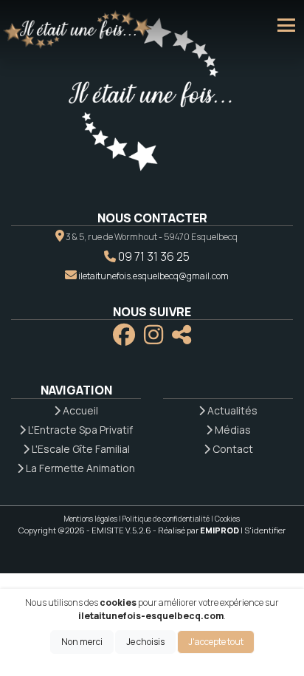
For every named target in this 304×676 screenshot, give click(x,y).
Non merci (82, 641)
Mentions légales (90, 518)
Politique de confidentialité (166, 518)
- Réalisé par (197, 530)
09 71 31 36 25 (154, 256)
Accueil (79, 410)
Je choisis (145, 641)
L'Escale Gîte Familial (80, 449)
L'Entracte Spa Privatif (79, 430)
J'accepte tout (215, 641)
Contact (231, 449)
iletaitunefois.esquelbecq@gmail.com (153, 276)
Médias (232, 430)
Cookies (227, 518)
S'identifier (265, 530)
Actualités (231, 410)
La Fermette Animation (79, 468)
